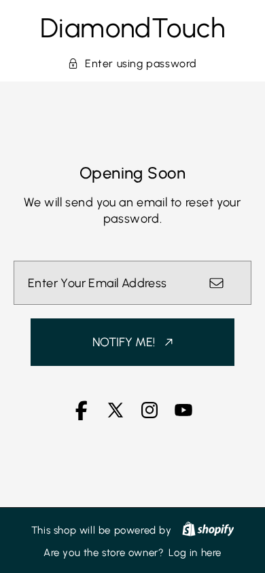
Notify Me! (123, 342)
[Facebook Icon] (81, 417)
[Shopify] (208, 530)
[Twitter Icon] (115, 417)
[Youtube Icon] (183, 417)
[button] (132, 63)
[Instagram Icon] (149, 417)
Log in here (195, 553)
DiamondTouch (133, 28)
